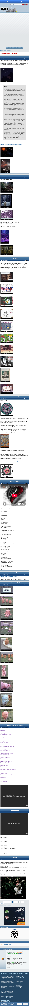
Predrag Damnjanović (5, 1000)
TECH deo (9, 48)
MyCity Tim (8, 1001)
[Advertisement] (14, 30)
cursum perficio (15, 810)
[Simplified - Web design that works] (20, 987)
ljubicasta (9, 50)
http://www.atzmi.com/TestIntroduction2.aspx (8, 576)
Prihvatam (19, 1004)
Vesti (21, 976)
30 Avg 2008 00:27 (5, 483)
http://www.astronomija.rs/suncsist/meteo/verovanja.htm (11, 144)
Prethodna (5, 902)
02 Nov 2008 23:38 (5, 58)
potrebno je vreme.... (15, 481)
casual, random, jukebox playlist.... (15, 725)
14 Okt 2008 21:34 (5, 260)
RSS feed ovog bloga (6, 944)
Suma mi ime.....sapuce (14, 175)
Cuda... (15, 857)
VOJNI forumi (19, 48)
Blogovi (5, 50)
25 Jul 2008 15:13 (5, 574)
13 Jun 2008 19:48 (5, 859)
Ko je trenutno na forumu (7, 949)
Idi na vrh (26, 58)
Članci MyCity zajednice (23, 973)
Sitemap (10, 973)
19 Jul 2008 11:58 (5, 584)
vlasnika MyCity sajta (9, 997)
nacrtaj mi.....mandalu (15, 396)
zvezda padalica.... (15, 56)
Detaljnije (21, 953)
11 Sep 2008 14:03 (5, 398)
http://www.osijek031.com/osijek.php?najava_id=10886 (11, 461)
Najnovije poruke (4, 973)
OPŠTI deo (14, 48)
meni (7, 1)
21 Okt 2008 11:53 (5, 177)
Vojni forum (18, 977)
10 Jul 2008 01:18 (5, 727)
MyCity (1, 50)
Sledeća (2, 903)
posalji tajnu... (15, 258)
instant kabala (15, 572)
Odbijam (25, 1004)
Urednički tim (15, 973)
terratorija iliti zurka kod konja (15, 582)
